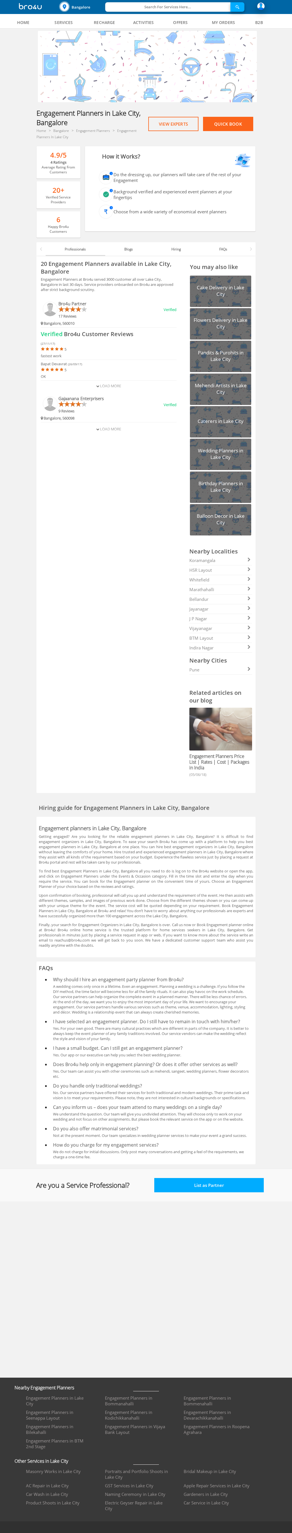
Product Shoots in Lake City (53, 1503)
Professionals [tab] (75, 249)
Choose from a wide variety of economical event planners (169, 211)
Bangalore (81, 7)
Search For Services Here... (167, 6)
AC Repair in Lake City (47, 1485)
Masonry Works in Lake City (53, 1471)
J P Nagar (198, 618)
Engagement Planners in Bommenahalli (207, 1400)
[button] (81, 7)
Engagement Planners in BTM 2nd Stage (55, 1443)
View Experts (173, 124)
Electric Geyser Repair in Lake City (134, 1505)
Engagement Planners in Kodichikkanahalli (128, 1415)
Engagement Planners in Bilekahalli (49, 1429)
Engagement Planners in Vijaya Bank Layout (135, 1429)
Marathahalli (201, 589)
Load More (110, 385)
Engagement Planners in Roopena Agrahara (217, 1429)
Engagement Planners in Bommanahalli (128, 1400)
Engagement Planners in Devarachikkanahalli (207, 1415)
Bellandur (198, 599)
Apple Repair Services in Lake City (217, 1485)
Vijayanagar (200, 628)
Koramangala (202, 560)
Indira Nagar (201, 648)
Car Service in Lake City (206, 1503)
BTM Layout (201, 638)
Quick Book (228, 124)
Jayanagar (198, 609)
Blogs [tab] (128, 249)
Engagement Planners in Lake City (55, 1400)
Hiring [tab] (176, 249)
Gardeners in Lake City (206, 1494)
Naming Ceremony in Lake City (135, 1494)
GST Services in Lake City (129, 1485)
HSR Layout (200, 570)
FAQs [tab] (223, 249)
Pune (194, 670)
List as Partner (209, 1185)
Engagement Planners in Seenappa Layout (49, 1415)
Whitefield (199, 580)
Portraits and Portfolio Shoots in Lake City (136, 1474)
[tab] (23, 22)
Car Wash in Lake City (47, 1494)
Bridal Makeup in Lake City (210, 1471)
